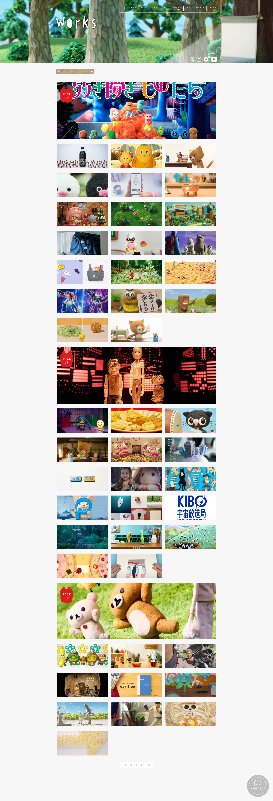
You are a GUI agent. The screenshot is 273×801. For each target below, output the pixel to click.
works (144, 7)
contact (213, 7)
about (156, 7)
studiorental (177, 8)
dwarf (200, 7)
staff (166, 7)
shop (188, 7)
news (133, 7)
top (124, 7)
